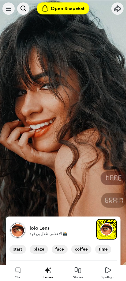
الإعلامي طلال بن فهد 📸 (48, 233)
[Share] (117, 8)
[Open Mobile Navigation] (8, 8)
